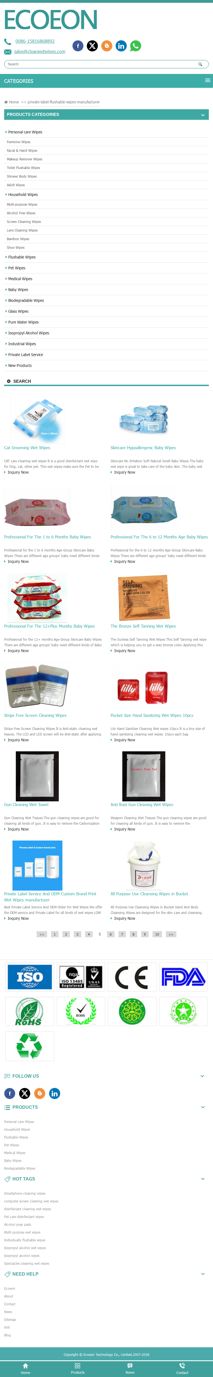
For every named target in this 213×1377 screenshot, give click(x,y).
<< (41, 934)
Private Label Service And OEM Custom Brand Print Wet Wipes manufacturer (50, 896)
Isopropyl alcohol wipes (21, 1255)
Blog (7, 1335)
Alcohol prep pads (17, 1224)
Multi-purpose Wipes (22, 204)
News (8, 1312)
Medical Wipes (20, 278)
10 (157, 934)
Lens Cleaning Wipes (22, 230)
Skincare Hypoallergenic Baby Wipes (143, 447)
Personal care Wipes (25, 132)
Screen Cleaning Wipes (24, 221)
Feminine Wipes (18, 142)
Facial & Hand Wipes (22, 150)
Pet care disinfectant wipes (24, 1217)
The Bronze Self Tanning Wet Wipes (143, 625)
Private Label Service (25, 354)
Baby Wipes (18, 289)
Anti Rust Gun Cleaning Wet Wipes (142, 804)
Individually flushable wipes (24, 1240)
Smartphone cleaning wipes (24, 1193)
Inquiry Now (18, 472)
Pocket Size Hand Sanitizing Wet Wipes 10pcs (152, 715)
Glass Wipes (18, 311)
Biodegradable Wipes (26, 300)
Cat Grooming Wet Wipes (27, 447)
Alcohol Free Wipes (21, 213)
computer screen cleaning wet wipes (31, 1201)
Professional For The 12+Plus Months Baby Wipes (49, 625)
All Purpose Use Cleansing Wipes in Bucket (149, 893)
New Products (20, 365)
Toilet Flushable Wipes (23, 168)
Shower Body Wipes (22, 176)
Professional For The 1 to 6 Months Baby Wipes (47, 536)
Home (14, 102)
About (8, 1296)
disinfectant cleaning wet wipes (27, 1209)
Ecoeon (9, 1288)
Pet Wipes (16, 267)
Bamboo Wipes (18, 239)
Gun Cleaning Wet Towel (26, 804)
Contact (10, 1304)
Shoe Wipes (15, 247)
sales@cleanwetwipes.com (39, 51)
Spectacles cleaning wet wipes (26, 1263)
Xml (7, 1327)
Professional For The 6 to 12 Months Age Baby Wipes (159, 536)
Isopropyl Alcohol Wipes (28, 332)
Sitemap (10, 1319)
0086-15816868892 (35, 41)
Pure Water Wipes (23, 322)
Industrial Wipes (22, 343)
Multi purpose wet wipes (22, 1232)
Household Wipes (23, 194)
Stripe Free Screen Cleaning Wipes (35, 715)
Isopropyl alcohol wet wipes (25, 1248)
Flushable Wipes (22, 257)
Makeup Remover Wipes (24, 159)
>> (171, 934)
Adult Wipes (16, 185)
